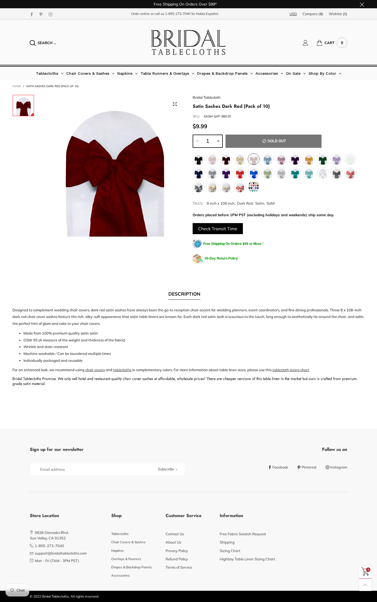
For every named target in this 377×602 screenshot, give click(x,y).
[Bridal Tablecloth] (188, 42)
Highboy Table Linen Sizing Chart (247, 559)
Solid (271, 203)
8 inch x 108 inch (221, 203)
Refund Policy (177, 559)
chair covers (95, 370)
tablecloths (122, 370)
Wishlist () (338, 14)
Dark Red (245, 203)
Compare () (312, 14)
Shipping (227, 542)
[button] (197, 141)
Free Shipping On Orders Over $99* (185, 4)
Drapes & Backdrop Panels (131, 567)
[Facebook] (31, 14)
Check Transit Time (217, 228)
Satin (259, 203)
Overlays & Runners (126, 559)
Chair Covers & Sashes (128, 542)
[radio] (198, 159)
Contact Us (175, 534)
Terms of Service (179, 567)
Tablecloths (120, 534)
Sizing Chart (230, 551)
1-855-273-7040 (177, 14)
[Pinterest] (41, 14)
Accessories (120, 575)
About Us (173, 542)
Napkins (117, 551)
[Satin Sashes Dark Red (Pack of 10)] (114, 166)
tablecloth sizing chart (290, 370)
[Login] (310, 43)
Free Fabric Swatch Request (243, 534)
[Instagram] (50, 14)
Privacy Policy (177, 551)
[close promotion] (362, 4)
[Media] (174, 104)
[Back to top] (365, 585)
